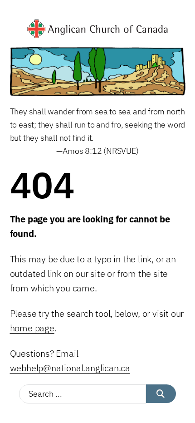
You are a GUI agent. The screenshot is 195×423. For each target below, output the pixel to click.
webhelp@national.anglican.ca (70, 368)
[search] (161, 393)
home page (32, 328)
